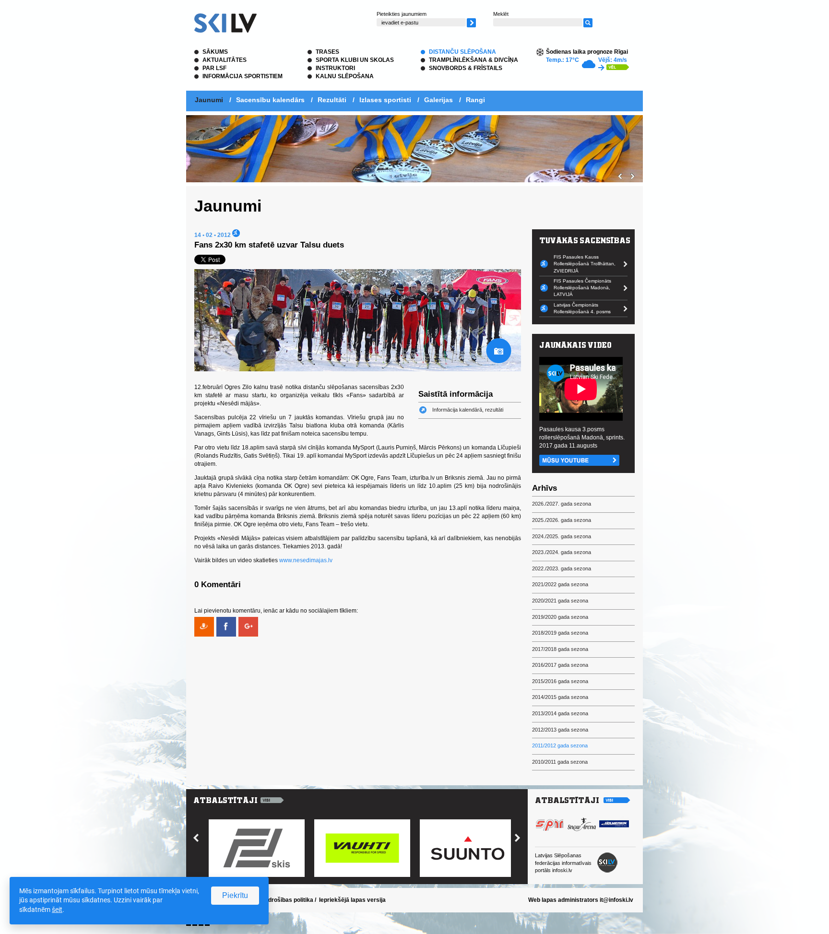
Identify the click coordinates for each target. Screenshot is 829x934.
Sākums (215, 51)
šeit (57, 909)
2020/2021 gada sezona (560, 600)
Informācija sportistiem (242, 76)
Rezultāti (332, 100)
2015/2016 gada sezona (560, 681)
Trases (327, 51)
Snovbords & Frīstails (465, 68)
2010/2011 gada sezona (560, 762)
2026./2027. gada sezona (561, 504)
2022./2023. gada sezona (561, 568)
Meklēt (501, 14)
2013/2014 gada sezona (560, 713)
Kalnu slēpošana (345, 76)
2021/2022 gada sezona (560, 584)
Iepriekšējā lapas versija (352, 900)
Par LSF (214, 68)
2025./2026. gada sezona (561, 520)
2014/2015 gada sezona (560, 697)
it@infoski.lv (616, 900)
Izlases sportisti (385, 100)
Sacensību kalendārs (270, 100)
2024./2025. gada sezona (561, 536)
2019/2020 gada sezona (560, 617)
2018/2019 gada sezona (560, 633)
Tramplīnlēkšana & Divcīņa (473, 60)
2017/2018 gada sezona (560, 649)
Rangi (475, 100)
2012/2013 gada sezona (560, 730)
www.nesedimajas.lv (305, 560)
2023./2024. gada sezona (561, 552)
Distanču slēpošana (462, 51)
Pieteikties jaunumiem (401, 14)
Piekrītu (235, 895)
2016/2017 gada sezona (560, 665)
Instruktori (335, 68)
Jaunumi (209, 100)
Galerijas (438, 100)
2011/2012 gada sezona (560, 745)
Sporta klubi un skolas (355, 60)
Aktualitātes (224, 60)
